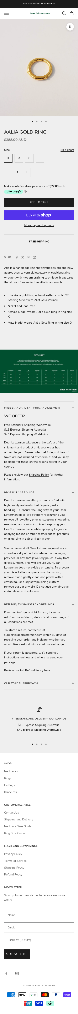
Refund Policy (13, 875)
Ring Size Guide (14, 833)
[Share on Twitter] (22, 257)
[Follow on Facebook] (6, 973)
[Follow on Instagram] (17, 973)
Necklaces (11, 771)
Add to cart (39, 202)
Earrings (9, 785)
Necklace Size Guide (17, 826)
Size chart (67, 150)
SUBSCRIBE (17, 954)
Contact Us (11, 813)
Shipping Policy (39, 475)
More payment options (39, 225)
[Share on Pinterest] (28, 257)
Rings (7, 778)
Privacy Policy (13, 854)
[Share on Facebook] (17, 257)
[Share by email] (34, 257)
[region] (39, 722)
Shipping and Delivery (18, 819)
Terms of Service (15, 861)
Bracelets (10, 792)
